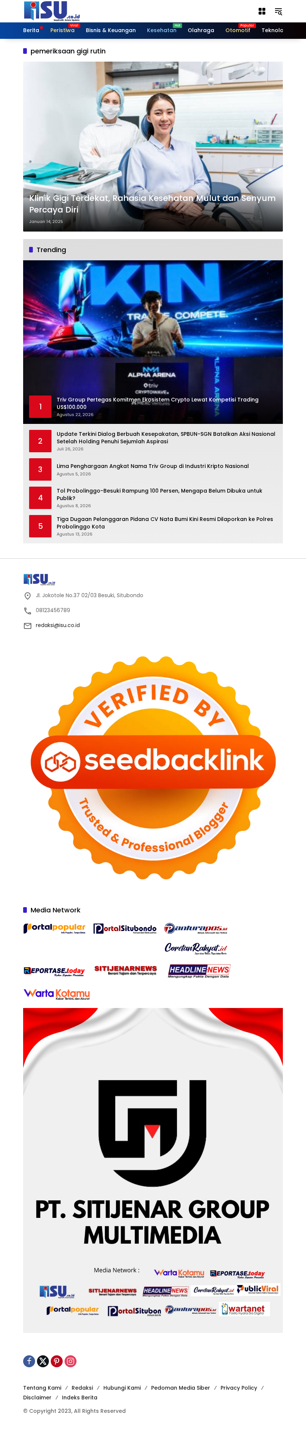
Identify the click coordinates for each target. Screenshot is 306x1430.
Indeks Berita (79, 1397)
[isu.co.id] (64, 11)
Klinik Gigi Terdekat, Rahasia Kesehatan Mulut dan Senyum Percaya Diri (152, 204)
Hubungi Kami (122, 1388)
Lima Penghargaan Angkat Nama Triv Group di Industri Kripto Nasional (153, 466)
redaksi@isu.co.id (58, 625)
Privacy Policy (239, 1388)
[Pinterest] (57, 1361)
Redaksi (82, 1388)
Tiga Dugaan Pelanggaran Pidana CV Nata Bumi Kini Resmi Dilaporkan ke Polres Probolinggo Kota (165, 523)
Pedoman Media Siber (180, 1388)
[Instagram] (70, 1361)
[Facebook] (29, 1361)
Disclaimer (37, 1397)
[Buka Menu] (261, 11)
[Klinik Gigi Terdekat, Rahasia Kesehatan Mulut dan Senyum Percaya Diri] (153, 147)
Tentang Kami (42, 1388)
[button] (278, 11)
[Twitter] (43, 1361)
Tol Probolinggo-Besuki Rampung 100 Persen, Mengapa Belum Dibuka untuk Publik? (159, 494)
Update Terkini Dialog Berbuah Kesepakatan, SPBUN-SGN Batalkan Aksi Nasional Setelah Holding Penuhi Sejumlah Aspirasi (166, 438)
